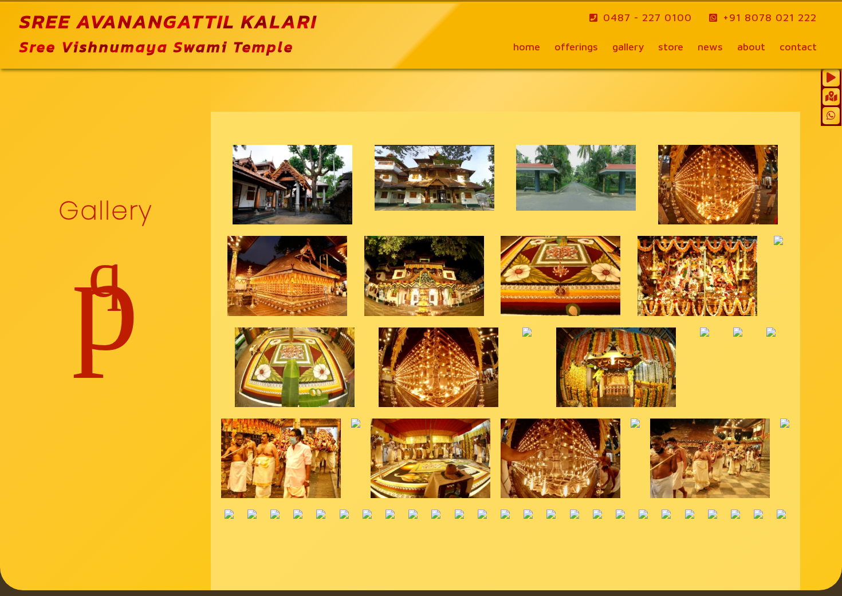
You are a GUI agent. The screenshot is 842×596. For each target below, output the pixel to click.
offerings (576, 47)
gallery (628, 47)
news (710, 47)
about (751, 47)
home (526, 47)
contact (798, 47)
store (670, 47)
